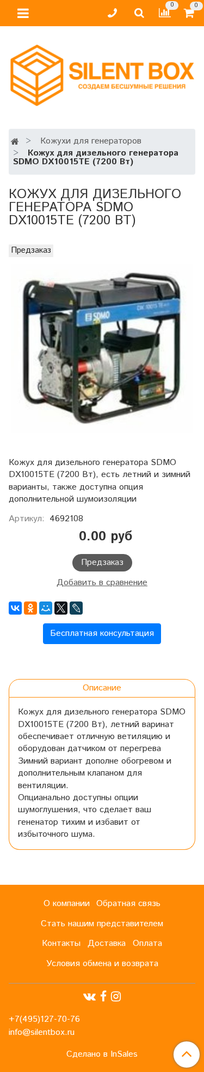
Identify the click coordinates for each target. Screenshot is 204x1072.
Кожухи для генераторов (90, 141)
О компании (67, 903)
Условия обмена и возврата (102, 963)
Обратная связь (128, 903)
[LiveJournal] (76, 608)
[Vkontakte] (89, 996)
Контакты (61, 943)
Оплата (147, 943)
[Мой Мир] (45, 608)
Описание (102, 688)
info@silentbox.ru (42, 1032)
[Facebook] (103, 996)
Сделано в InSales (102, 1054)
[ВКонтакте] (15, 608)
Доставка (107, 943)
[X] (60, 608)
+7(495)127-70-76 (44, 1019)
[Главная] (15, 142)
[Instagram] (116, 996)
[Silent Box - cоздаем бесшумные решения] (102, 73)
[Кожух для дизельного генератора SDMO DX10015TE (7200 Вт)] (102, 348)
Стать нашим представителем (102, 924)
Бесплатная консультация (102, 633)
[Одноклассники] (30, 608)
